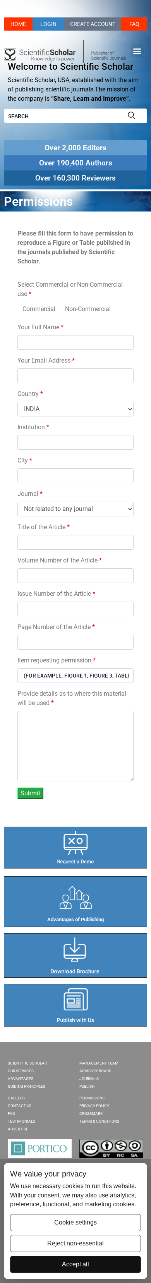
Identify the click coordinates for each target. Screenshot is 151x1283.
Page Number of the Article (56, 627)
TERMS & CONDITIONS (99, 1121)
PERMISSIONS (92, 1098)
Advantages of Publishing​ (75, 919)
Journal (30, 493)
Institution (33, 427)
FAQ (134, 24)
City (24, 460)
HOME (18, 24)
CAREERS (16, 1098)
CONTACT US (19, 1106)
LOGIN (48, 24)
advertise (18, 1129)
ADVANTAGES (20, 1079)
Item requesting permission (56, 660)
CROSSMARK (91, 1113)
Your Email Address (46, 360)
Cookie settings (75, 1222)
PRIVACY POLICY (94, 1106)
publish (86, 1086)
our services (21, 1071)
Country (30, 393)
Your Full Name (40, 327)
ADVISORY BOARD (95, 1071)
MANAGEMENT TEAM (98, 1063)
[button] (136, 50)
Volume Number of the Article (59, 560)
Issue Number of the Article (56, 593)
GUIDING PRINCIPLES (26, 1086)
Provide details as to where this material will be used (71, 698)
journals (89, 1079)
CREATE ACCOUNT (92, 24)
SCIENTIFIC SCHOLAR (27, 1063)
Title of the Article (43, 527)
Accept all (75, 1264)
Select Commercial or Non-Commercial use (70, 289)
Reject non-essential (75, 1243)
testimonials (21, 1121)
